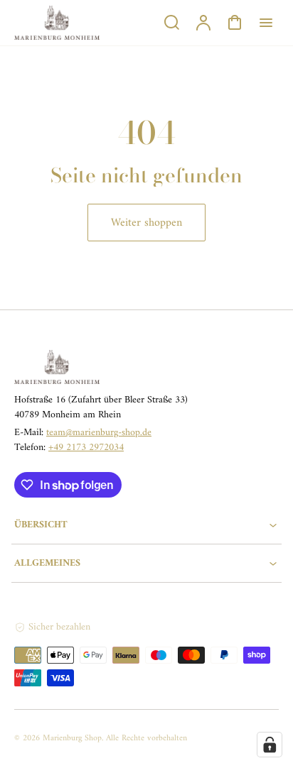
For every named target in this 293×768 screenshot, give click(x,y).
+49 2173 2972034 (86, 447)
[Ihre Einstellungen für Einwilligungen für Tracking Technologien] (269, 745)
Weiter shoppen (146, 223)
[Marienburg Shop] (103, 367)
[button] (146, 525)
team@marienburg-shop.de (98, 432)
